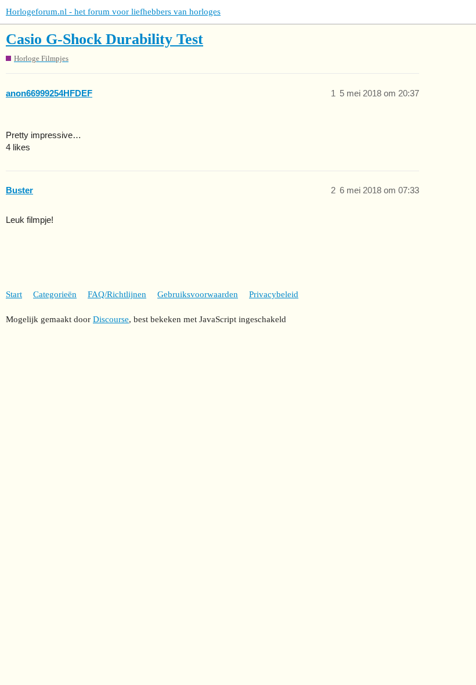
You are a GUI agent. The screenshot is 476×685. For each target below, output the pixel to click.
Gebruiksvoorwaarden (197, 294)
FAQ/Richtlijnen (117, 294)
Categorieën (55, 294)
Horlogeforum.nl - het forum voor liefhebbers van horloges (113, 11)
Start (14, 294)
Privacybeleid (273, 294)
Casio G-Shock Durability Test (104, 39)
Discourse (111, 319)
